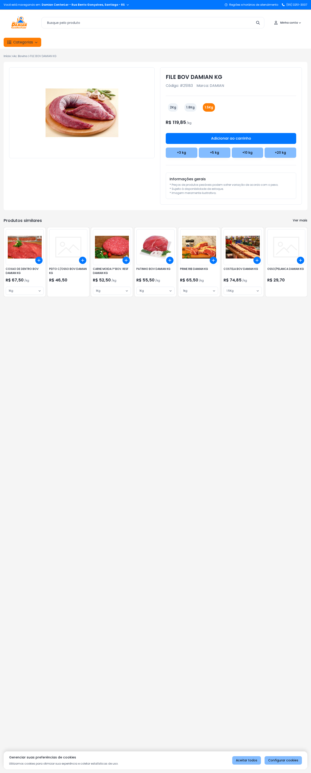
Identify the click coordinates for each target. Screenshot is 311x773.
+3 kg (181, 152)
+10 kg (247, 152)
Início (7, 56)
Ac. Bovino (20, 56)
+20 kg (280, 152)
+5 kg (214, 152)
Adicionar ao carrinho (231, 138)
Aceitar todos (246, 760)
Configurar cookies (283, 760)
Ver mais (300, 220)
